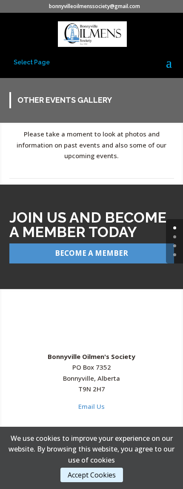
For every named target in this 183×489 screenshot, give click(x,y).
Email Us (91, 406)
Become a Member (91, 253)
